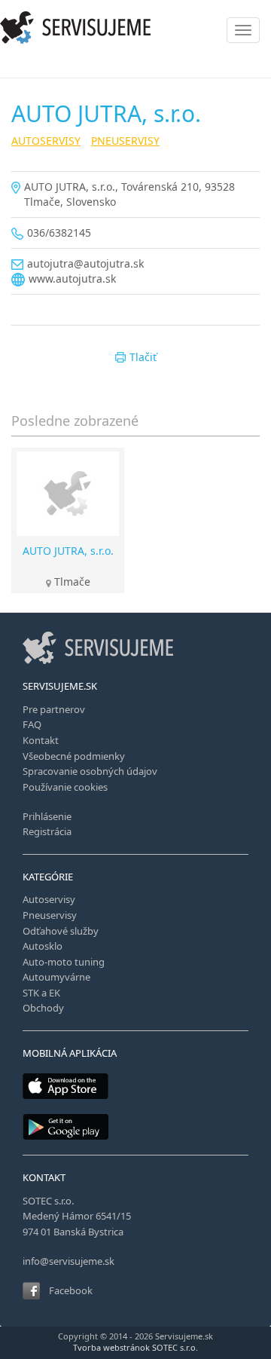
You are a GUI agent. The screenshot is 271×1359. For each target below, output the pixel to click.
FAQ (32, 724)
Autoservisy (49, 899)
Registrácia (47, 831)
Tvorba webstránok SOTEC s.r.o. (135, 1347)
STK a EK (41, 992)
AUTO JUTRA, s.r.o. (68, 550)
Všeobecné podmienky (74, 756)
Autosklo (42, 946)
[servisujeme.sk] (135, 27)
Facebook (71, 1290)
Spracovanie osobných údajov (90, 771)
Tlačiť (143, 357)
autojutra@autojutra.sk (85, 263)
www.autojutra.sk (72, 278)
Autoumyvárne (56, 977)
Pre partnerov (54, 709)
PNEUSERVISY (125, 140)
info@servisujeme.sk (68, 1261)
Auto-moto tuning (64, 962)
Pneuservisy (50, 915)
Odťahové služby (61, 931)
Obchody (43, 1008)
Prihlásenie (47, 816)
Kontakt (41, 740)
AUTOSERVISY (46, 140)
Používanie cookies (65, 787)
